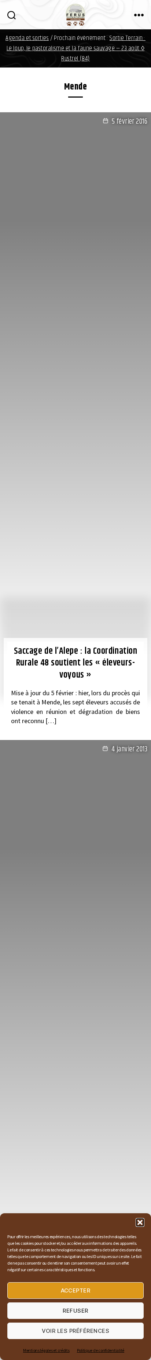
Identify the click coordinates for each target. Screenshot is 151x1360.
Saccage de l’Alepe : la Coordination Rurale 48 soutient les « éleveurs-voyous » (75, 663)
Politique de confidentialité (100, 1350)
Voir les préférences (76, 1330)
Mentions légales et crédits (46, 1350)
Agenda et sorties (27, 38)
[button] (140, 1222)
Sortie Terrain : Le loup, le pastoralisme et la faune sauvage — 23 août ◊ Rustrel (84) (76, 48)
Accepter (76, 1290)
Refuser (75, 1310)
